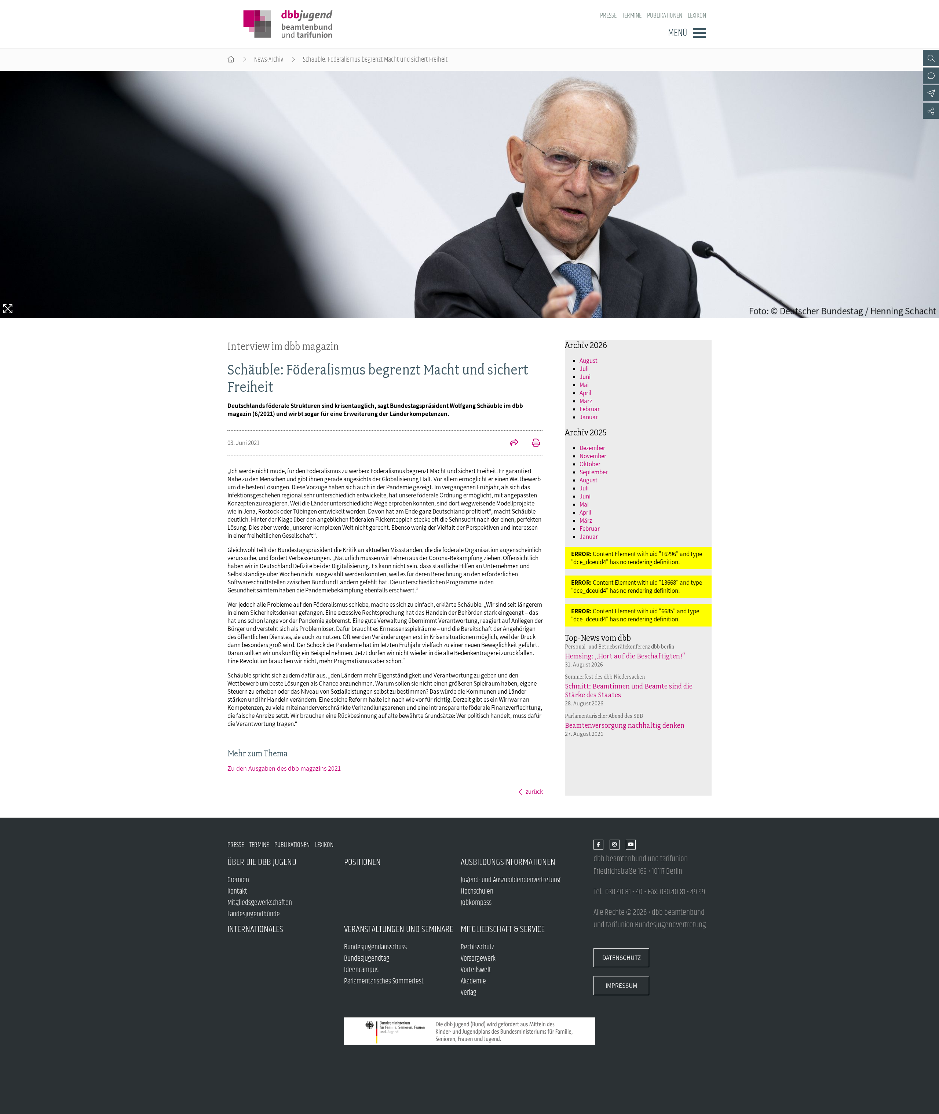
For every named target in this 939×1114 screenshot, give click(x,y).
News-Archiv (268, 59)
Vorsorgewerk (478, 958)
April (585, 393)
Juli (584, 369)
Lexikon (697, 15)
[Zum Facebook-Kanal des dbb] (598, 845)
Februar (590, 409)
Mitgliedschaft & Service (503, 929)
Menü (677, 33)
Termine (632, 15)
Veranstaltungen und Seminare (398, 929)
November (593, 456)
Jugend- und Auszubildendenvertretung (510, 880)
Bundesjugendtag (367, 958)
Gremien (238, 880)
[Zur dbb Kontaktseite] (931, 75)
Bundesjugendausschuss (375, 947)
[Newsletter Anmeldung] (931, 93)
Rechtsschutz (477, 947)
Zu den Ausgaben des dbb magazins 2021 (284, 768)
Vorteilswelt (476, 970)
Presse (608, 15)
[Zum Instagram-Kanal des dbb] (615, 845)
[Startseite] (230, 59)
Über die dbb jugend (261, 862)
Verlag (468, 992)
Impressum (621, 986)
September (594, 472)
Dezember (592, 448)
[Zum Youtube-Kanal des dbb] (631, 845)
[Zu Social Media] (931, 111)
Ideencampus (361, 970)
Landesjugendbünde (253, 914)
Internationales (255, 929)
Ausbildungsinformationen (508, 862)
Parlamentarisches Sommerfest (384, 981)
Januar (589, 417)
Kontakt (237, 891)
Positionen (362, 862)
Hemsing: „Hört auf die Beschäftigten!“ (625, 655)
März (586, 401)
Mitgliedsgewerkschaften (259, 903)
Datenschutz (621, 958)
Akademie (473, 981)
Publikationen (664, 15)
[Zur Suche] (931, 58)
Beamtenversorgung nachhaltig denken (624, 725)
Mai (584, 385)
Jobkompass (476, 903)
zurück (534, 792)
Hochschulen (477, 891)
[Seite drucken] (532, 443)
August (589, 361)
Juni (585, 377)
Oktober (590, 464)
